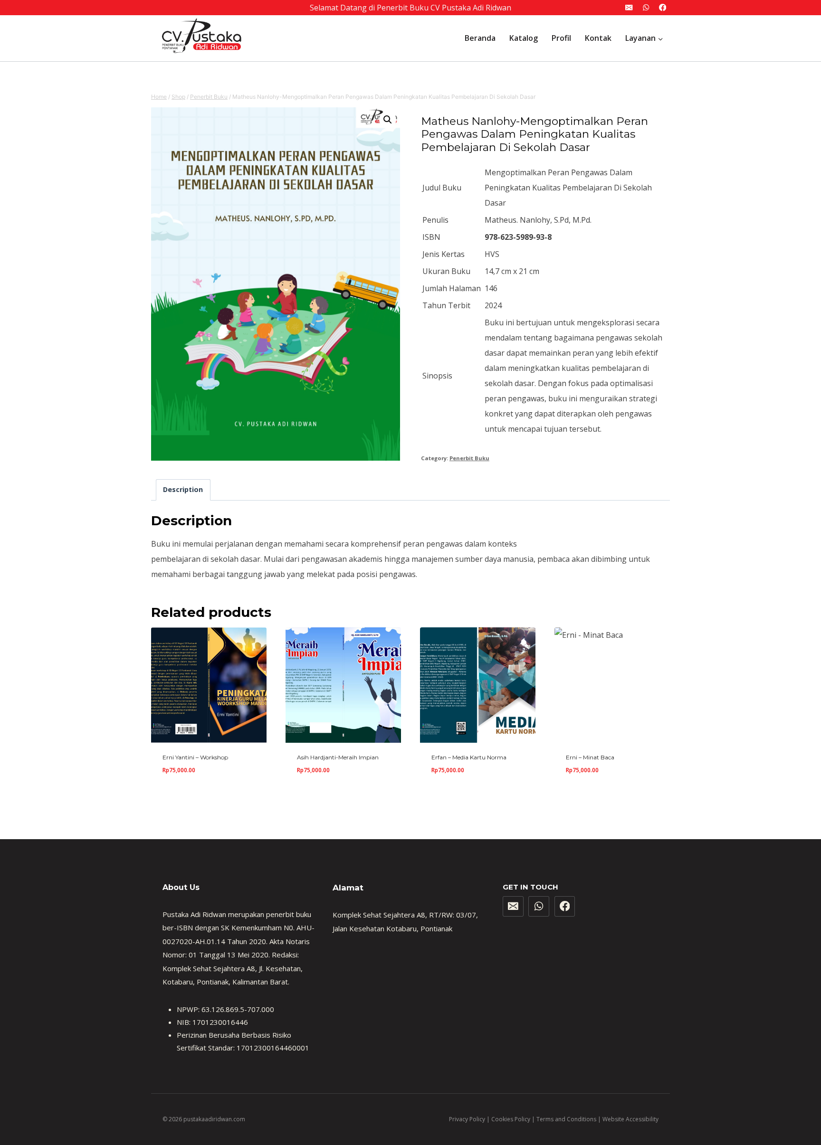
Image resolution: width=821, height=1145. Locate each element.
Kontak (598, 38)
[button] (387, 119)
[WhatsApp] (646, 7)
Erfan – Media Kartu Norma (468, 757)
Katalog (523, 38)
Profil (561, 38)
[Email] (629, 7)
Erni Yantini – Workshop (195, 757)
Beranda (480, 38)
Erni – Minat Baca (590, 757)
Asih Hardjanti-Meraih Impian (338, 757)
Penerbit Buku (469, 458)
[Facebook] (662, 7)
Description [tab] (183, 489)
